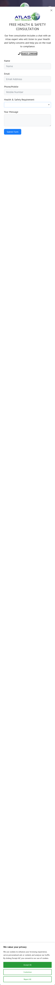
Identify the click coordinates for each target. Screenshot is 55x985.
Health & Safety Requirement (19, 99)
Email (7, 73)
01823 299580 (29, 53)
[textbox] (27, 104)
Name (7, 60)
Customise (27, 972)
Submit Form (12, 131)
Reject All (27, 979)
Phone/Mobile (11, 86)
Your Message (11, 111)
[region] (27, 964)
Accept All (27, 965)
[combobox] (27, 104)
